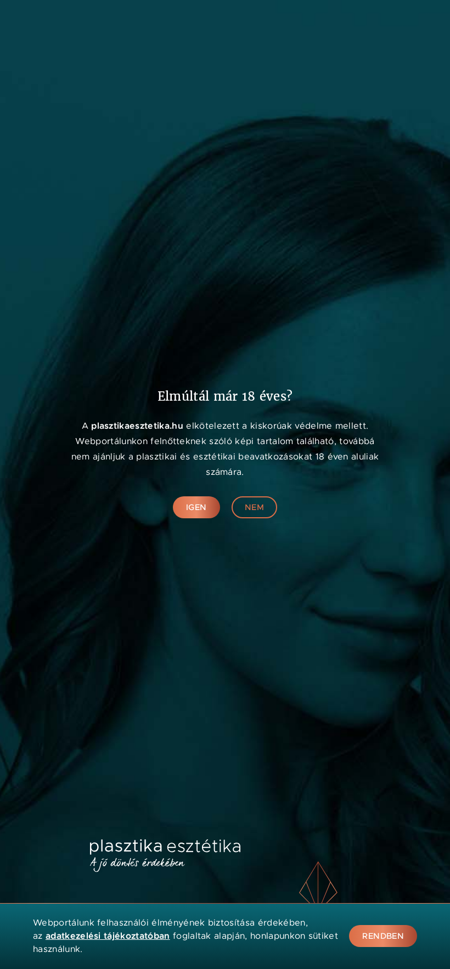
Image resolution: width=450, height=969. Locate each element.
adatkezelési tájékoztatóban (108, 936)
